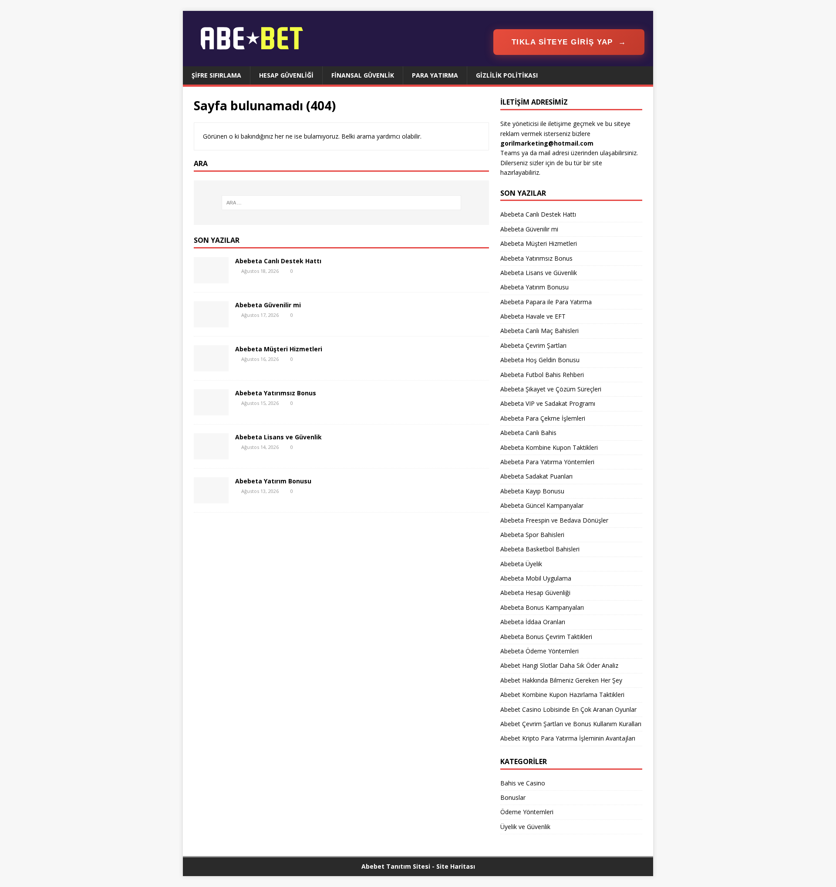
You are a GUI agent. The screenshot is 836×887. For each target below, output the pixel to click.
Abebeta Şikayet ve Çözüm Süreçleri (550, 389)
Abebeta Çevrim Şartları (533, 345)
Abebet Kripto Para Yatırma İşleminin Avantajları (567, 738)
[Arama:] (341, 202)
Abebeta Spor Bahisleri (532, 534)
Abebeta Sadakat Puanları (536, 476)
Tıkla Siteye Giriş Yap (569, 42)
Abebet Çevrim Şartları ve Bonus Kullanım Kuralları (570, 724)
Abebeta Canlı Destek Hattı (278, 261)
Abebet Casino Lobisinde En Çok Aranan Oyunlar (568, 709)
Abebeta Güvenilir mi (268, 305)
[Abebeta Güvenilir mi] (211, 322)
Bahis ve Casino (522, 783)
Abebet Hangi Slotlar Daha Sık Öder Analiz (559, 665)
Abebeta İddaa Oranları (532, 622)
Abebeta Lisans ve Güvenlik (278, 437)
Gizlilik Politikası (507, 75)
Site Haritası (455, 866)
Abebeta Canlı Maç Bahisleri (539, 330)
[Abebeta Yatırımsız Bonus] (211, 410)
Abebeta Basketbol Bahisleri (540, 549)
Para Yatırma (435, 75)
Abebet (372, 866)
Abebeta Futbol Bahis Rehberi (542, 374)
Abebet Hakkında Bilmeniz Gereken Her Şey (561, 680)
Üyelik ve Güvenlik (525, 826)
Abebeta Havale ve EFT (533, 316)
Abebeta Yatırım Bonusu (273, 481)
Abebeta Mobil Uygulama (535, 578)
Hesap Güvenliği (286, 75)
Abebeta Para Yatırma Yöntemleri (547, 462)
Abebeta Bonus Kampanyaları (542, 607)
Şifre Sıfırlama (216, 75)
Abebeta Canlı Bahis (528, 432)
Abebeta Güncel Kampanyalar (541, 505)
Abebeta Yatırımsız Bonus (275, 393)
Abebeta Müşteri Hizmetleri (278, 349)
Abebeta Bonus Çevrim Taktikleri (546, 636)
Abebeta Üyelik (521, 564)
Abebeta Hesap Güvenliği (535, 592)
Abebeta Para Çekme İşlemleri (542, 418)
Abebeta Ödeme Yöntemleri (539, 651)
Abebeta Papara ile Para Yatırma (546, 302)
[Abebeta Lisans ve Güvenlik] (211, 454)
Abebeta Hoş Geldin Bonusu (540, 360)
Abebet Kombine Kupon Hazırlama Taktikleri (562, 694)
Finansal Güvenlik (362, 75)
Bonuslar (513, 797)
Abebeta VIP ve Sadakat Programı (547, 403)
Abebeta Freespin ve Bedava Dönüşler (554, 520)
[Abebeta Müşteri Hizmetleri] (211, 366)
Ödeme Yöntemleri (526, 812)
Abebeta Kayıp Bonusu (532, 491)
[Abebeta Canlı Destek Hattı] (211, 278)
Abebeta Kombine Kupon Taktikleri (549, 447)
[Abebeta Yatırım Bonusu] (211, 498)
